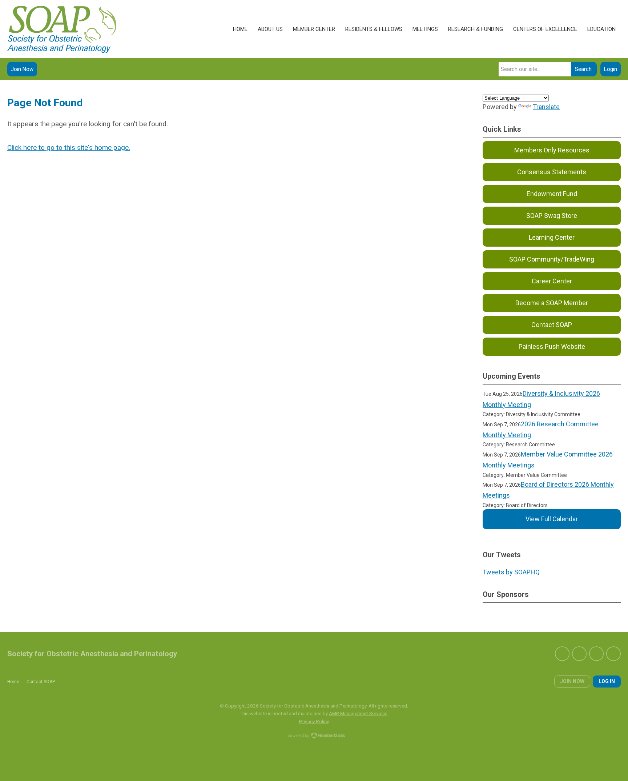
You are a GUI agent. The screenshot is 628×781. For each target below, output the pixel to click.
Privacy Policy (314, 721)
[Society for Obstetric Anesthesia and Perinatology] (61, 29)
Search (583, 69)
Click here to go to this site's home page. (68, 147)
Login (610, 69)
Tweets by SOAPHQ (511, 572)
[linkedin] (596, 653)
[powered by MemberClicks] (314, 736)
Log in (607, 681)
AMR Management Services (358, 713)
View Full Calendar (552, 519)
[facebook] (562, 653)
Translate (546, 107)
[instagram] (613, 653)
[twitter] (579, 653)
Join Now (22, 69)
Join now (572, 681)
